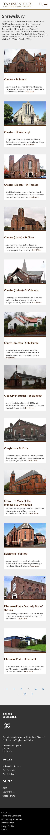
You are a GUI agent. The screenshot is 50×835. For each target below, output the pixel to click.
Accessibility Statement (11, 819)
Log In (4, 829)
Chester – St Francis (15, 79)
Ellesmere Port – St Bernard (20, 659)
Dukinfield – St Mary (15, 553)
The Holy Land (9, 774)
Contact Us (6, 812)
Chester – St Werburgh (17, 132)
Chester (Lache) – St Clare (19, 237)
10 (25, 694)
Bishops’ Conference (11, 766)
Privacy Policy (7, 822)
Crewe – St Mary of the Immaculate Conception (18, 502)
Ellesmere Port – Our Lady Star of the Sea (23, 608)
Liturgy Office (8, 792)
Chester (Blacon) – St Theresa (21, 184)
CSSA (4, 788)
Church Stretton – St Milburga (21, 342)
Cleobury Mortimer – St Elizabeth (23, 395)
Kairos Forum (8, 795)
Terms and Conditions (11, 815)
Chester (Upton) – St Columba (21, 290)
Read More (29, 92)
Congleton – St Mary (16, 448)
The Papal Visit (9, 770)
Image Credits (7, 826)
